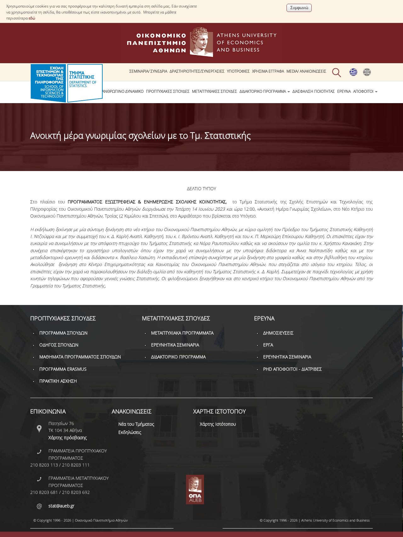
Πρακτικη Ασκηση (58, 381)
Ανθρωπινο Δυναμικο (123, 91)
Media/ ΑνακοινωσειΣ (306, 71)
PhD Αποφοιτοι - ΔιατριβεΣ (292, 369)
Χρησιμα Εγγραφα (268, 71)
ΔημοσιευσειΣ (278, 333)
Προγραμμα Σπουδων (63, 333)
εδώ (32, 18)
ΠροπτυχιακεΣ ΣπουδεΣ (168, 91)
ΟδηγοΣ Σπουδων (58, 345)
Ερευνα (344, 91)
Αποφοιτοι (363, 91)
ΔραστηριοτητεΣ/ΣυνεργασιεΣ (197, 71)
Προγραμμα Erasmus (63, 369)
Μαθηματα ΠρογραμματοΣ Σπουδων (80, 357)
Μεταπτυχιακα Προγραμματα (182, 333)
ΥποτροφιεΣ (238, 71)
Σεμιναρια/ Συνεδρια (148, 71)
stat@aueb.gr (61, 506)
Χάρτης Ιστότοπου (218, 424)
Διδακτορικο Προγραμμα (263, 91)
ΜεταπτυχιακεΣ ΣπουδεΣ (214, 91)
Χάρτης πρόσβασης (67, 437)
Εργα (268, 345)
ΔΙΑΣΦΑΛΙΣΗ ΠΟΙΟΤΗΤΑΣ (313, 91)
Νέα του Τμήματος (136, 424)
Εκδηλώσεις (129, 432)
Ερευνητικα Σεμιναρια (175, 345)
